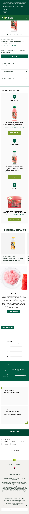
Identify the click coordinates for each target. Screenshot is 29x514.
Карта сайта (6, 500)
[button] (7, 434)
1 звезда (6, 441)
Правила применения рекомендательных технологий (14, 504)
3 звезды (22, 441)
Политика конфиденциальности (17, 500)
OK (5, 12)
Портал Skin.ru (22, 505)
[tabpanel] (14, 65)
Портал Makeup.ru (14, 505)
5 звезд (14, 444)
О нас (4, 505)
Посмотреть (14, 132)
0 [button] (14, 346)
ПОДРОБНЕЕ (14, 311)
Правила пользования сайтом (14, 501)
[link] (14, 45)
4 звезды (6, 444)
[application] (14, 510)
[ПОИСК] (27, 18)
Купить (14, 56)
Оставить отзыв (7, 327)
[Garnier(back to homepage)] (8, 18)
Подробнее (5, 9)
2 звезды (14, 441)
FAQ (8, 505)
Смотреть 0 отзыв (18, 127)
